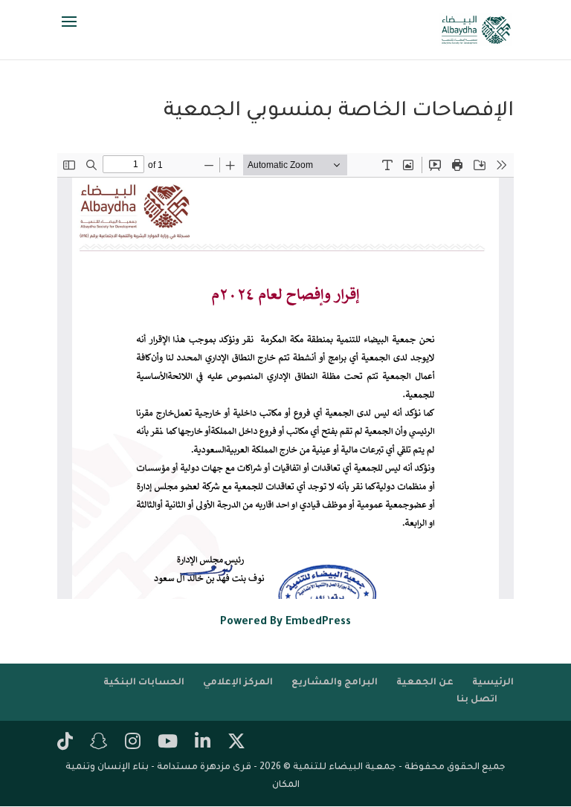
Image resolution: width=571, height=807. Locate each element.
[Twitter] (236, 743)
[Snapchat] (99, 743)
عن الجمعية (425, 683)
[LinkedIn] (202, 743)
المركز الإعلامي (238, 683)
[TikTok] (65, 743)
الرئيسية (493, 683)
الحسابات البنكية (143, 683)
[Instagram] (133, 743)
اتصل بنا (477, 700)
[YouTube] (168, 743)
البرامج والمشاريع (334, 683)
